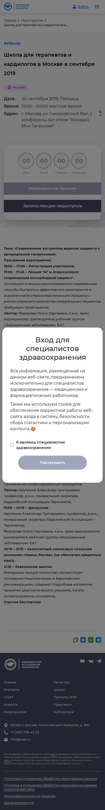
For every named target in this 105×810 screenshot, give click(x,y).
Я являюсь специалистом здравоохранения (40, 445)
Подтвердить (52, 462)
